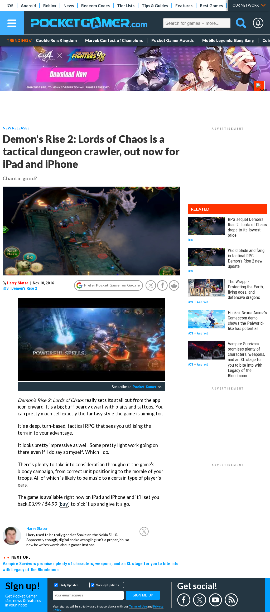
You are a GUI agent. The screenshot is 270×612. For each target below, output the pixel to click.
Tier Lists (125, 5)
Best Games (211, 5)
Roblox (49, 5)
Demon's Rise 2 (24, 288)
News (69, 5)
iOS (10, 5)
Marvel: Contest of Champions (114, 40)
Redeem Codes (95, 5)
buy (64, 504)
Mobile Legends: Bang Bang (228, 40)
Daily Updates (69, 585)
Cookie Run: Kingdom (56, 40)
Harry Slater (17, 283)
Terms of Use (138, 606)
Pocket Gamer (144, 387)
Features (183, 5)
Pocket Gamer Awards (172, 40)
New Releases (16, 128)
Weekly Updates (107, 585)
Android (28, 5)
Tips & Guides (155, 5)
